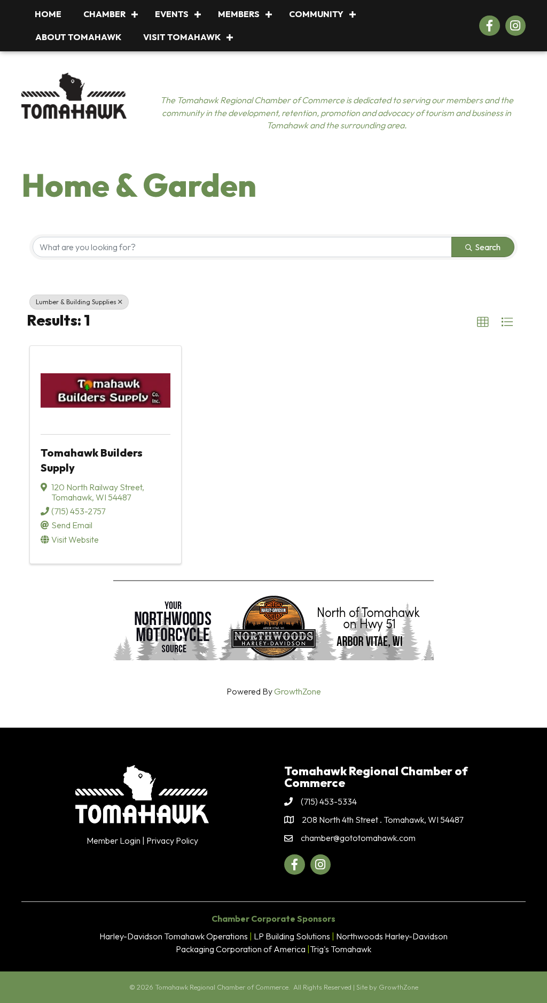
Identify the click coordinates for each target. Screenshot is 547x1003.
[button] (483, 322)
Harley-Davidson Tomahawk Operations (173, 936)
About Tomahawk (78, 37)
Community (316, 14)
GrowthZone (297, 691)
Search (488, 247)
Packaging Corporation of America (241, 949)
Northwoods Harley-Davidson (392, 936)
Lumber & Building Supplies (76, 302)
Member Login (113, 840)
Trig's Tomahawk (340, 949)
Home (48, 14)
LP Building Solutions (292, 936)
